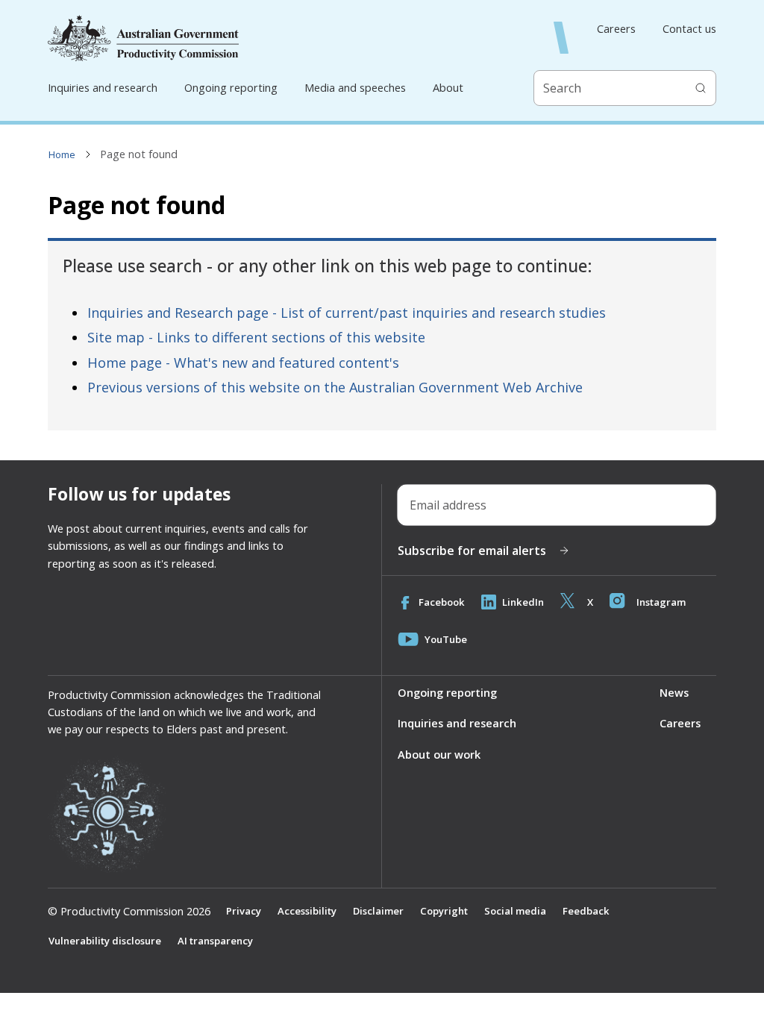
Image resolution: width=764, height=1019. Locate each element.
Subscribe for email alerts (472, 550)
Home (61, 154)
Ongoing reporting (231, 87)
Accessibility (307, 911)
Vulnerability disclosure (104, 940)
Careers (616, 29)
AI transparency (215, 940)
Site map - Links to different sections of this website (256, 337)
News (674, 692)
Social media (515, 911)
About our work (439, 754)
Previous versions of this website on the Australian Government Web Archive (335, 387)
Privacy (243, 911)
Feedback (586, 911)
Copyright (444, 911)
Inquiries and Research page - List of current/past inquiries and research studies (346, 313)
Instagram (661, 602)
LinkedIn (523, 602)
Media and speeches (355, 87)
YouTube (446, 639)
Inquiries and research (102, 87)
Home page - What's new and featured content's (243, 362)
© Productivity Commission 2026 (129, 911)
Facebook (442, 602)
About (448, 87)
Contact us (689, 29)
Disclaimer (378, 911)
